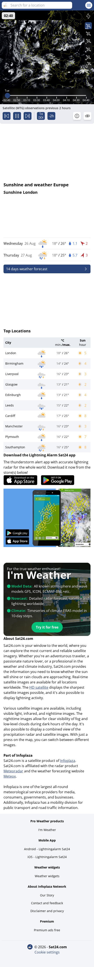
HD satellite (38, 687)
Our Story (47, 895)
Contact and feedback (47, 903)
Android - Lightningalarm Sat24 (47, 849)
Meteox (9, 776)
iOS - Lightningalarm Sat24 (47, 857)
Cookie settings (47, 952)
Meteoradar (13, 771)
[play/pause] (17, 116)
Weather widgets (47, 876)
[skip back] (6, 116)
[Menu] (88, 5)
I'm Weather (47, 830)
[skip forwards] (27, 116)
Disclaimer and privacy (47, 911)
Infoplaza (67, 760)
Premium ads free (47, 930)
